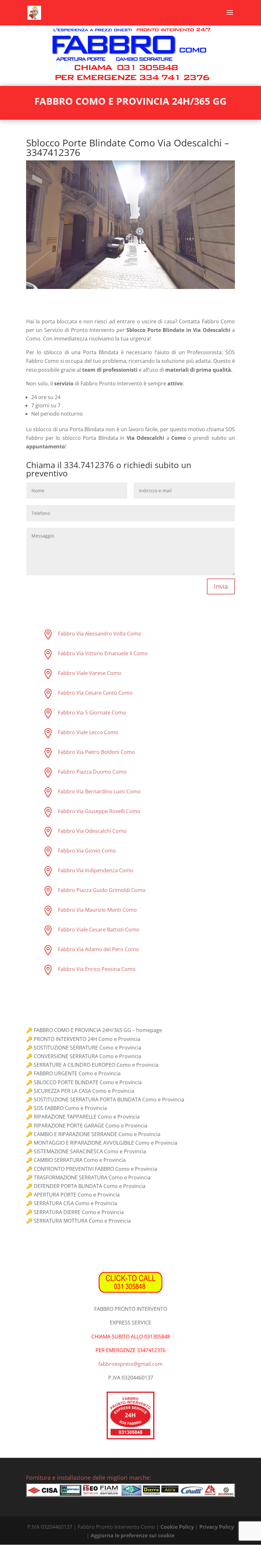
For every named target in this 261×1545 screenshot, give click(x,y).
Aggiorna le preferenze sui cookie (132, 1535)
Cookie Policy (177, 1526)
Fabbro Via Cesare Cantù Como (95, 692)
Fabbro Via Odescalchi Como (92, 830)
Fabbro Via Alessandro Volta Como (99, 633)
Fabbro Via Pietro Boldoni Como (96, 751)
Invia (221, 586)
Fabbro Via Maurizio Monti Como (97, 909)
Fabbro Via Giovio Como (87, 850)
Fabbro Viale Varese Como (89, 673)
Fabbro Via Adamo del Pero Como (98, 949)
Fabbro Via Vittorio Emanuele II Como (103, 653)
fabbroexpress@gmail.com (130, 1363)
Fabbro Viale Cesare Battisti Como (98, 929)
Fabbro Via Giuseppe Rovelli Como (99, 811)
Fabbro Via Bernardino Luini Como (99, 791)
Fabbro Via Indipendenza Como (95, 870)
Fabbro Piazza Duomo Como (92, 771)
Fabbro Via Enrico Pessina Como (97, 969)
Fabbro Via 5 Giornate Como (92, 712)
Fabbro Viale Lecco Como (88, 732)
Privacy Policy (216, 1526)
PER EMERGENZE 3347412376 (130, 1350)
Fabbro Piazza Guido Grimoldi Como (101, 890)
